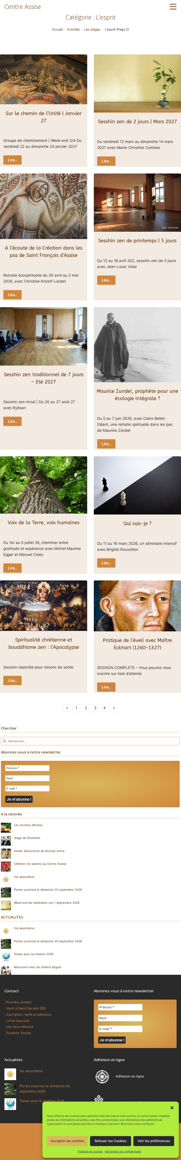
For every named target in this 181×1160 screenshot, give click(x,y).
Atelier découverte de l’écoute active (39, 851)
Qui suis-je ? (137, 523)
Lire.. (12, 160)
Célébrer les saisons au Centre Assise (40, 863)
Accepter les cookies (67, 1141)
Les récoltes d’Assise (28, 825)
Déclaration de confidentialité (123, 1151)
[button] (172, 1107)
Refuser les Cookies (110, 1141)
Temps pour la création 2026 (33, 954)
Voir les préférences (154, 1141)
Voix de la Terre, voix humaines (43, 523)
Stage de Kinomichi (27, 838)
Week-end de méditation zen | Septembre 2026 (46, 902)
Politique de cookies (90, 1151)
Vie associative (24, 877)
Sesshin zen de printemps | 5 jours (137, 241)
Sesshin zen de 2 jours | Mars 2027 (137, 122)
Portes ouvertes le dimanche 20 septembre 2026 (48, 889)
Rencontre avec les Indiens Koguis (37, 967)
